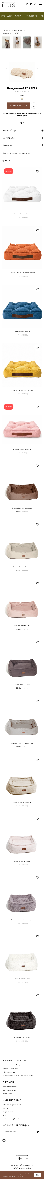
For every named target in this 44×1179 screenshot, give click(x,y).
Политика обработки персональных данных (17, 1075)
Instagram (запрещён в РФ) (11, 1105)
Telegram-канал (7, 1112)
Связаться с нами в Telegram (12, 1065)
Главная (5, 30)
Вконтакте (6, 1108)
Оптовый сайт (7, 1093)
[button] (27, 4)
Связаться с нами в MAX (10, 1068)
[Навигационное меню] (40, 4)
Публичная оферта (9, 1072)
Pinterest (5, 1115)
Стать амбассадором (9, 1086)
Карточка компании (9, 1090)
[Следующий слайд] (37, 68)
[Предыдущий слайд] (6, 68)
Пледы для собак (17, 30)
